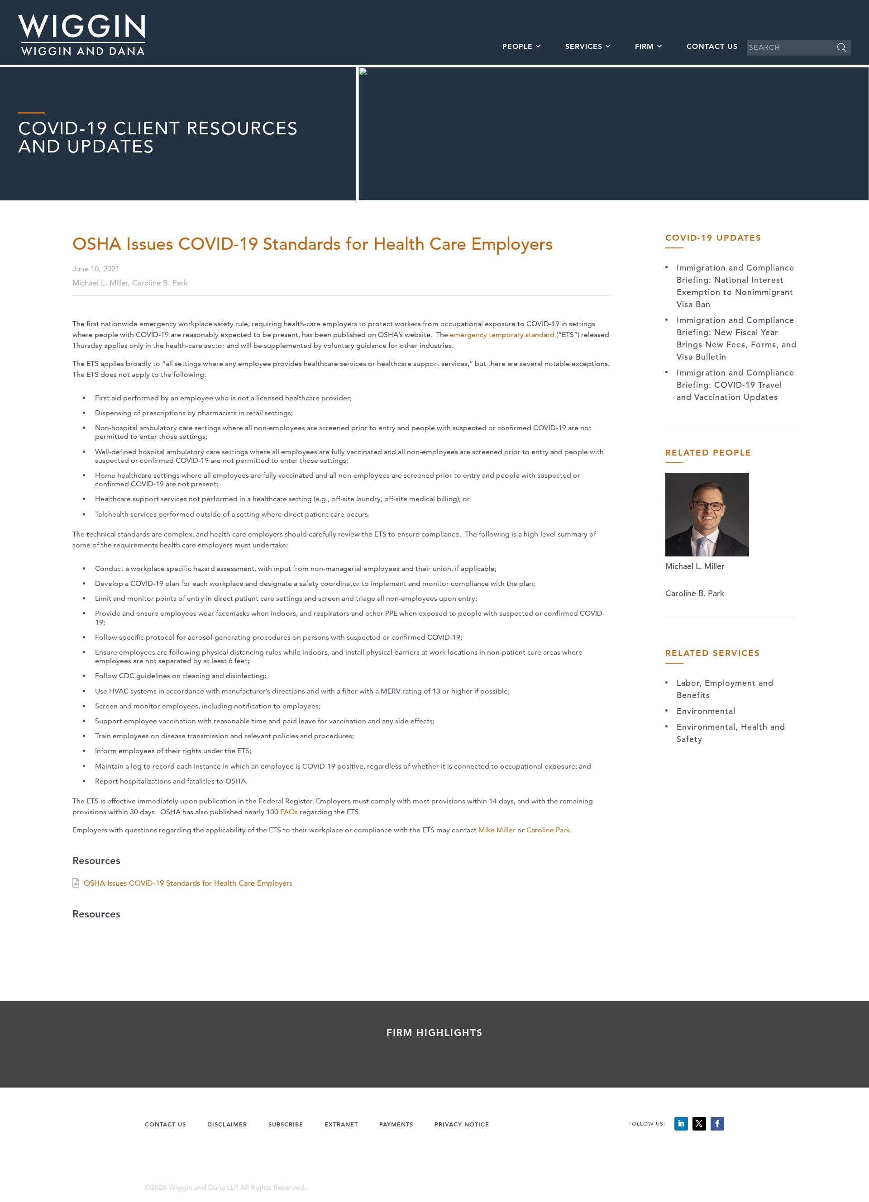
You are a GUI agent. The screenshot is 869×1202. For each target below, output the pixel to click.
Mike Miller (497, 830)
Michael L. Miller (695, 566)
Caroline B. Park (694, 593)
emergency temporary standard (502, 334)
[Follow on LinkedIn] (681, 1124)
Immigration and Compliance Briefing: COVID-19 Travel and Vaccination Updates (735, 384)
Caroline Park (548, 830)
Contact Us (712, 46)
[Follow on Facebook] (717, 1124)
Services (583, 46)
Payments (396, 1124)
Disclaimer (227, 1124)
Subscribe (285, 1124)
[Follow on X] (699, 1124)
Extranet (341, 1124)
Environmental (706, 711)
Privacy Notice (461, 1124)
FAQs (289, 812)
